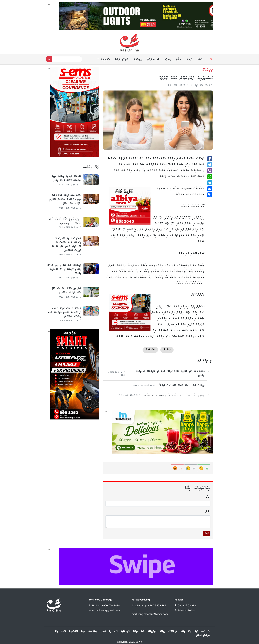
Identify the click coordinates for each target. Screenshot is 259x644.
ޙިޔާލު (208, 511)
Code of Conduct (187, 605)
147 (190, 468)
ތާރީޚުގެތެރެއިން (125, 631)
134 (177, 468)
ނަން (208, 497)
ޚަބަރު (199, 59)
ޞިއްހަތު (135, 631)
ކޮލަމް (142, 631)
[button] (103, 59)
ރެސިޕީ (103, 631)
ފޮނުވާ (206, 533)
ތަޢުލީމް (63, 631)
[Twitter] (210, 165)
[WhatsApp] (210, 177)
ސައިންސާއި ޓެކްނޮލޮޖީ (203, 635)
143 (203, 468)
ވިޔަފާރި (167, 59)
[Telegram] (210, 183)
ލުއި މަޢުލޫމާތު (153, 59)
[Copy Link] (210, 195)
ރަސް (140, 642)
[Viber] (210, 171)
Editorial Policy (186, 610)
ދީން (110, 631)
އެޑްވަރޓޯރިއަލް (73, 631)
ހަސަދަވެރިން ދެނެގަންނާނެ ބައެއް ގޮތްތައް (186, 78)
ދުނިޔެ (189, 59)
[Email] (210, 189)
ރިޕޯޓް (178, 59)
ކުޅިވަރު (83, 631)
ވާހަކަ (115, 631)
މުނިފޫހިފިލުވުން (121, 59)
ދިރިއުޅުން (137, 59)
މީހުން (56, 631)
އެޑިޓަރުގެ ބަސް (93, 631)
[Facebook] (210, 159)
